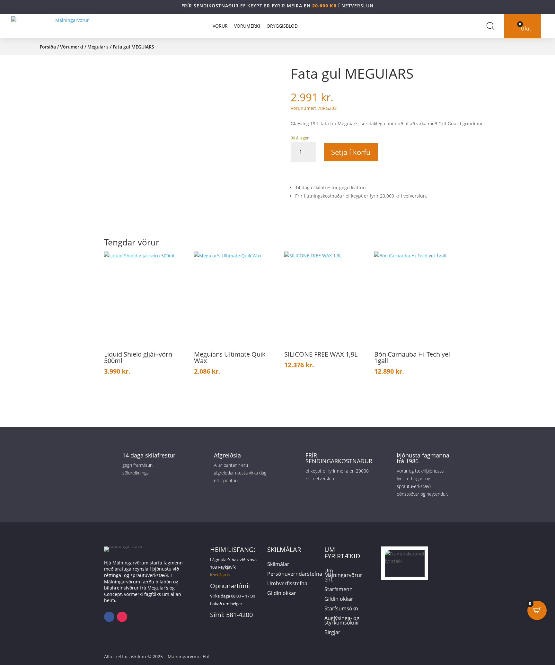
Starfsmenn (338, 590)
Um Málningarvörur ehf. (343, 575)
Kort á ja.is (220, 575)
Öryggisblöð (282, 26)
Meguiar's (98, 47)
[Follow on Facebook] (109, 617)
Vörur (220, 26)
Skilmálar (278, 565)
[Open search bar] (491, 26)
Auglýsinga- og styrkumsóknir (341, 621)
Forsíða (48, 47)
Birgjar (332, 633)
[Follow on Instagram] (122, 617)
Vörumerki (247, 26)
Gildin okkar (281, 594)
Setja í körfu (351, 152)
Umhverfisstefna (287, 584)
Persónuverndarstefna (294, 574)
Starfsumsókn (341, 609)
